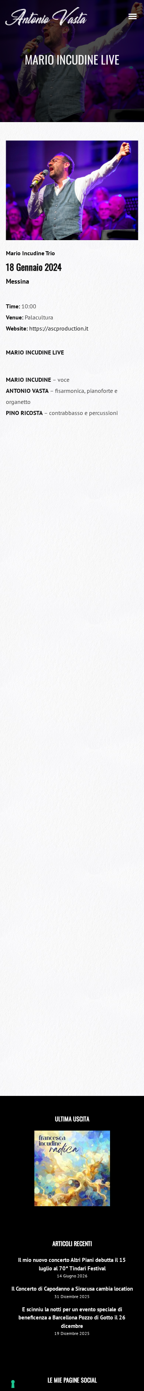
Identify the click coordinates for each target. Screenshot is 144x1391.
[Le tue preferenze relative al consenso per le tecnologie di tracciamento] (13, 1384)
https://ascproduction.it (58, 328)
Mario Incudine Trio (30, 253)
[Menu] (133, 16)
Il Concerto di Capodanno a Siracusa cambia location (72, 1288)
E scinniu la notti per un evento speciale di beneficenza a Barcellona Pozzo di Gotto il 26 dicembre (72, 1317)
